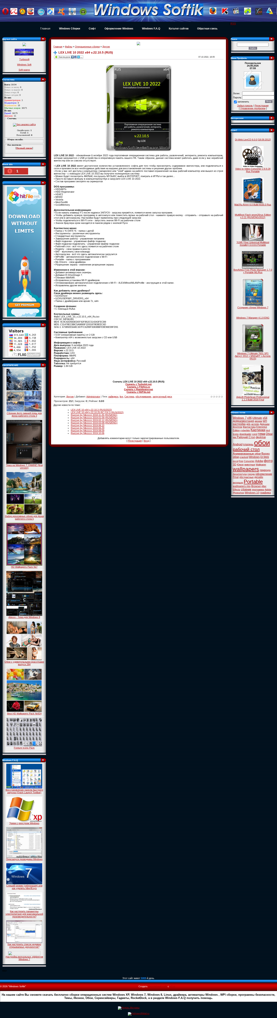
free (241, 461)
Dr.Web (264, 457)
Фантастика (249, 427)
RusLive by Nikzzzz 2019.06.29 (87, 428)
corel (254, 434)
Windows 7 (239, 418)
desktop (261, 437)
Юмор (240, 464)
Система (129, 396)
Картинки (258, 430)
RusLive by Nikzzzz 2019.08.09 (87, 430)
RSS (233, 23)
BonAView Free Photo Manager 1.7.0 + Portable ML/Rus (253, 271)
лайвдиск (113, 396)
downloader (245, 434)
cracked (244, 457)
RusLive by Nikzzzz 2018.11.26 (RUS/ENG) (94, 415)
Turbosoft (24, 59)
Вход (146, 440)
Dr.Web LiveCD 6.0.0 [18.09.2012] (253, 139)
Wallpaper (261, 464)
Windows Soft (24, 64)
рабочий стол (246, 449)
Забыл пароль (245, 105)
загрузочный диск (162, 396)
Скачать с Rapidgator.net (138, 389)
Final (236, 477)
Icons (236, 434)
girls (248, 424)
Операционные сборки (87, 46)
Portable (253, 482)
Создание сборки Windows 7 (252, 307)
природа (265, 470)
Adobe (259, 461)
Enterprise (261, 427)
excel (235, 461)
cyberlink (245, 430)
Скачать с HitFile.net (138, 392)
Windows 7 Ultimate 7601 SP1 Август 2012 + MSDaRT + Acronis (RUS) (253, 356)
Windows (254, 457)
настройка (239, 424)
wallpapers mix (242, 486)
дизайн (258, 477)
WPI (265, 421)
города (251, 474)
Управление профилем (253, 108)
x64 (265, 418)
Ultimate (257, 418)
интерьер (238, 482)
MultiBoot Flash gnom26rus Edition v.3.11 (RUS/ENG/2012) (253, 216)
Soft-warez (24, 69)
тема (261, 434)
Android (237, 444)
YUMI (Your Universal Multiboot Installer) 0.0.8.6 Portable (253, 243)
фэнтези (237, 427)
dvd (268, 430)
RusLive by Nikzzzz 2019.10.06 (87, 433)
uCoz (172, 986)
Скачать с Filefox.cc (138, 386)
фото (268, 461)
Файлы (68, 46)
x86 (249, 418)
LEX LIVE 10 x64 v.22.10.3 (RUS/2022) (91, 409)
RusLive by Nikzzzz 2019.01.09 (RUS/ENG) (94, 417)
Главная (45, 28)
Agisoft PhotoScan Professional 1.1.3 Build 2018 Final (252, 398)
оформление (263, 474)
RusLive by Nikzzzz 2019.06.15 (87, 425)
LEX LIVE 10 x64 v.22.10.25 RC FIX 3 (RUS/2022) (97, 412)
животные (249, 464)
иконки (258, 421)
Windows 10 (252, 492)
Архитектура (240, 474)
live (121, 396)
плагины (248, 444)
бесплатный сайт (157, 986)
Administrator (93, 396)
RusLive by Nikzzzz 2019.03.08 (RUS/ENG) (94, 422)
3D (234, 464)
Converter (249, 461)
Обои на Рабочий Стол (252, 435)
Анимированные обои (247, 453)
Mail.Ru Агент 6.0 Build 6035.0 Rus (252, 204)
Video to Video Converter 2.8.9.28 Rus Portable (253, 170)
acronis (255, 424)
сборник (246, 489)
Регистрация (135, 440)
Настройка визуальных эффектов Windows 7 (24, 958)
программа (258, 489)
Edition (236, 430)
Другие (106, 46)
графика (265, 492)
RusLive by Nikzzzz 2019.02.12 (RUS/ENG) (94, 420)
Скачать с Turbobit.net (139, 384)
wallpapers (246, 469)
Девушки (264, 424)
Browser (256, 486)
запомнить (243, 102)
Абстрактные (246, 477)
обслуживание (143, 396)
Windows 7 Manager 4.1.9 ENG (252, 317)
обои (262, 443)
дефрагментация (243, 421)
